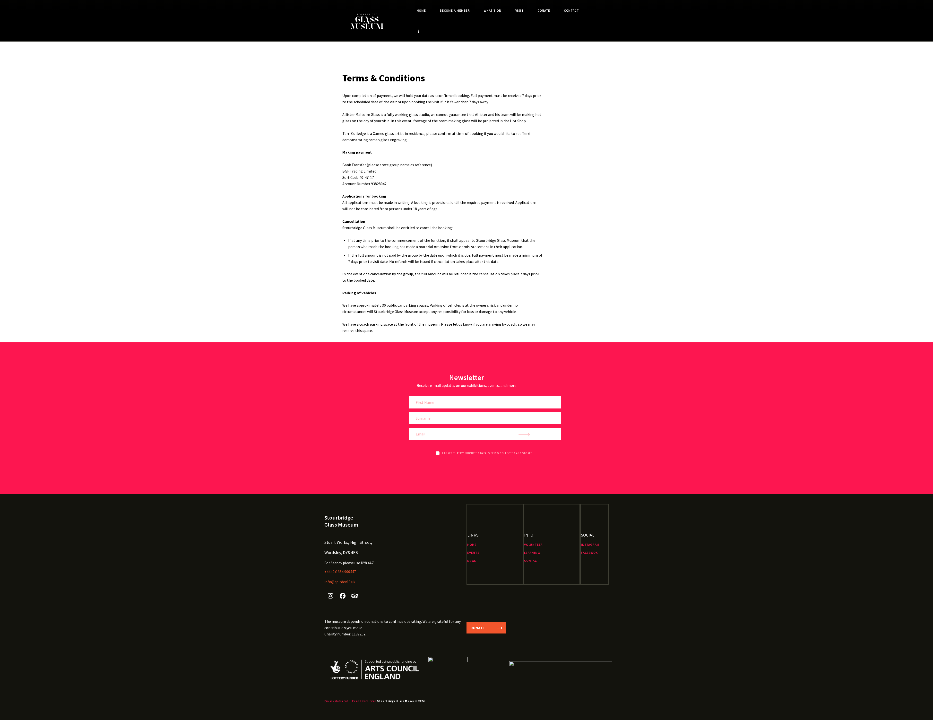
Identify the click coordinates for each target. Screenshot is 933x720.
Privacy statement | (337, 701)
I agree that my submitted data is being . (488, 453)
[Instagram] (330, 596)
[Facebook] (343, 596)
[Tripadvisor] (355, 596)
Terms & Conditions (364, 701)
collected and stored (516, 453)
